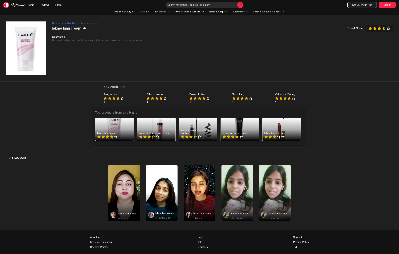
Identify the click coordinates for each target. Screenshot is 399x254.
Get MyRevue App (362, 5)
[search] (240, 5)
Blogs (200, 237)
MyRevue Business (101, 242)
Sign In (387, 5)
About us (95, 237)
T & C (296, 247)
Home (30, 5)
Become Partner (99, 247)
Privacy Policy (301, 242)
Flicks (58, 5)
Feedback (202, 247)
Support (297, 237)
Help (199, 242)
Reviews (44, 5)
